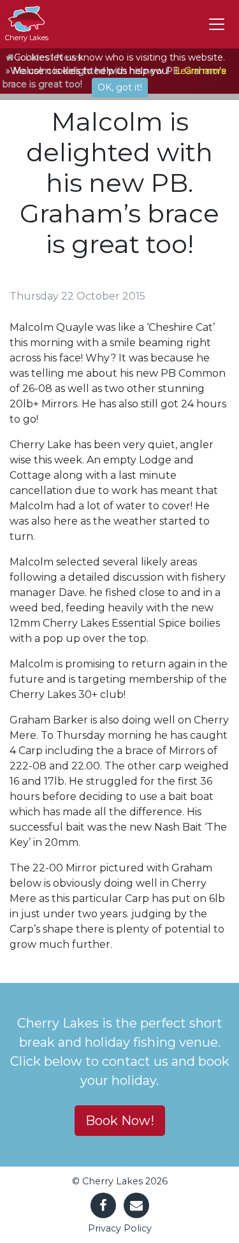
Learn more (201, 70)
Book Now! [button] (119, 1120)
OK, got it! (120, 87)
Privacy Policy (120, 1228)
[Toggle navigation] (216, 24)
